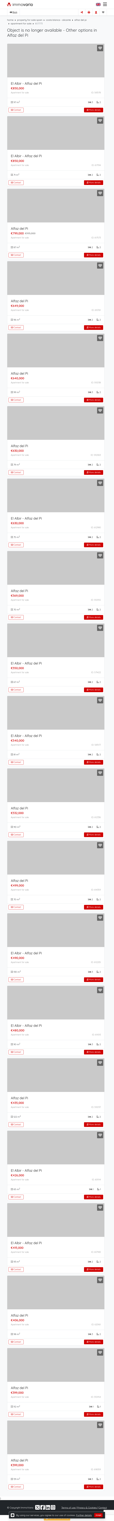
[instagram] (53, 1508)
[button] (98, 4)
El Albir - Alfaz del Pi (26, 83)
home (10, 19)
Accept (98, 1515)
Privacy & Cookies (87, 1507)
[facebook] (43, 1508)
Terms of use (68, 1507)
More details (94, 110)
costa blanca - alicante (58, 19)
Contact (17, 110)
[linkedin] (48, 1508)
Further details (84, 1515)
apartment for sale (21, 23)
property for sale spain (29, 19)
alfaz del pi (80, 19)
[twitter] (37, 1508)
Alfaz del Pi (19, 228)
